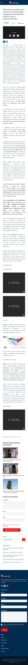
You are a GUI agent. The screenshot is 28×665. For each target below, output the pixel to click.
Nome (4, 511)
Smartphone (21, 23)
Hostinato (17, 662)
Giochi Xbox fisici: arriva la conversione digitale (13, 559)
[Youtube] (7, 586)
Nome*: (3, 592)
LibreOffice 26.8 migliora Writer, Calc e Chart (12, 552)
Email (4, 517)
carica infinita (9, 436)
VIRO (19, 436)
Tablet (2, 645)
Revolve (15, 436)
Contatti (3, 651)
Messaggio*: (4, 610)
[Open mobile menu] (1, 2)
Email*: (2, 604)
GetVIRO (5, 320)
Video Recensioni (5, 648)
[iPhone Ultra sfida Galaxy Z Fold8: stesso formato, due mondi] (14, 453)
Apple (2, 637)
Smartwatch (3, 642)
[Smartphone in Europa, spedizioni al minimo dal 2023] (14, 468)
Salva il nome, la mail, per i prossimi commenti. (11, 525)
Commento (6, 500)
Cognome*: (4, 598)
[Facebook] (2, 586)
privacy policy (4, 626)
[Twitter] (5, 586)
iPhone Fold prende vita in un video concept (12, 562)
